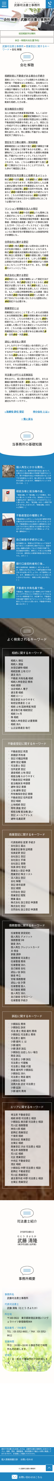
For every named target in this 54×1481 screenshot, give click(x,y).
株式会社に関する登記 (16, 275)
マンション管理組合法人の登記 (21, 208)
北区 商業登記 (18, 1157)
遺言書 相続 (17, 692)
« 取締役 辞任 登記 (14, 411)
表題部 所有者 (18, 755)
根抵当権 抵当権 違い (22, 811)
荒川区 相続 (17, 1153)
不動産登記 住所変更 (22, 797)
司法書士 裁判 (18, 1038)
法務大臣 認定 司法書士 (23, 1084)
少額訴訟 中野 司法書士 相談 (26, 1167)
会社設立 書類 (18, 863)
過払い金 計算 (18, 982)
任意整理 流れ (18, 965)
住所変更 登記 (18, 769)
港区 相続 (16, 1164)
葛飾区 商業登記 (19, 1132)
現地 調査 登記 (18, 808)
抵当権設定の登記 (14, 109)
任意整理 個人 (18, 986)
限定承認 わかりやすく (23, 699)
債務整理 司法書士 (20, 957)
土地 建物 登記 (18, 790)
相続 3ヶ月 (16, 713)
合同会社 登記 (18, 891)
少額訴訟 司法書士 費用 (23, 1034)
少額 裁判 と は (19, 1041)
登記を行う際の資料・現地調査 (21, 142)
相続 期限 (16, 685)
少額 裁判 (16, 1045)
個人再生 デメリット (22, 936)
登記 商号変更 (18, 884)
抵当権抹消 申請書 (20, 783)
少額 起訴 (16, 1087)
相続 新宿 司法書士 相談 (23, 1118)
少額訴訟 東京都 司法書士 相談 (27, 1121)
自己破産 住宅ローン (21, 996)
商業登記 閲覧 (18, 895)
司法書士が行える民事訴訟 (19, 374)
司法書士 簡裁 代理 (21, 1066)
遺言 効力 (16, 674)
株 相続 (14, 717)
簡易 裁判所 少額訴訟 (22, 1069)
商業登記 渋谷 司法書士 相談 (26, 1146)
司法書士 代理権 (19, 1062)
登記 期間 (16, 888)
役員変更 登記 (18, 852)
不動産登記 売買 (19, 751)
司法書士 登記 (18, 765)
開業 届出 (16, 899)
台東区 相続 (17, 1143)
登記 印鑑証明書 (19, 758)
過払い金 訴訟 (18, 972)
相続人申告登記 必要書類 (24, 720)
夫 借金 (14, 950)
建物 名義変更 (18, 818)
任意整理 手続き (19, 1000)
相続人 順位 (17, 660)
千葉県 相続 (17, 1135)
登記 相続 (16, 801)
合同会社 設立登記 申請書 (24, 909)
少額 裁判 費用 (18, 1091)
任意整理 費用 (18, 961)
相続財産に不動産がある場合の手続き (25, 75)
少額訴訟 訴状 (18, 1027)
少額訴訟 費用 (18, 1024)
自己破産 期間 (18, 989)
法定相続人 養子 (19, 688)
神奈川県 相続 (18, 1128)
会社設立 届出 (18, 845)
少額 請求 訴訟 (18, 1048)
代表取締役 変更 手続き (23, 842)
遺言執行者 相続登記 (22, 710)
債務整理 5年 (17, 940)
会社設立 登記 (18, 856)
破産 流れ (16, 943)
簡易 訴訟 (16, 1055)
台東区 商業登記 (19, 1182)
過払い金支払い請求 (15, 341)
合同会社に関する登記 (16, 241)
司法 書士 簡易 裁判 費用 (24, 1031)
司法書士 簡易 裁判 (21, 1077)
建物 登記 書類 (18, 786)
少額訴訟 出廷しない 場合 (24, 1052)
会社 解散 (16, 881)
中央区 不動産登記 (20, 1160)
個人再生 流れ (18, 993)
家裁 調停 (16, 954)
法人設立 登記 (18, 877)
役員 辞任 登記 (18, 867)
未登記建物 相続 (19, 667)
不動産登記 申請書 (20, 779)
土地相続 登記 (18, 804)
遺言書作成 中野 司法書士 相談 (27, 1178)
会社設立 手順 (18, 860)
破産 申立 (16, 975)
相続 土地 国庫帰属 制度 (23, 706)
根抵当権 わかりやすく (23, 776)
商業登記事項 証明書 (22, 849)
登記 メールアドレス (22, 815)
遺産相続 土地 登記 (21, 772)
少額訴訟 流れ (18, 1073)
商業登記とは (12, 308)
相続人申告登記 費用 (22, 681)
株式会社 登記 (18, 906)
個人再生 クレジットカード (25, 947)
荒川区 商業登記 (19, 1174)
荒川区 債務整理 (19, 1125)
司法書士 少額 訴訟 (21, 1059)
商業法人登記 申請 (20, 870)
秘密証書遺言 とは (20, 703)
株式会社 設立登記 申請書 (24, 902)
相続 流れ (16, 724)
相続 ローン (17, 696)
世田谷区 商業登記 (20, 1139)
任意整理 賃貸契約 (20, 933)
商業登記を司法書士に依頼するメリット (26, 175)
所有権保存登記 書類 (22, 794)
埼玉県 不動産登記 (20, 1114)
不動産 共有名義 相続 (22, 678)
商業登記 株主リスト (22, 874)
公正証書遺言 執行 (20, 727)
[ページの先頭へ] (49, 1467)
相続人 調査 (17, 664)
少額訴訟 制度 (18, 1080)
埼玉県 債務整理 (19, 1150)
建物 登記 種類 (18, 762)
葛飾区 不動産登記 (20, 1171)
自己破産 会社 (18, 968)
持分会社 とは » (41, 411)
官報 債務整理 (18, 979)
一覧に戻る (27, 419)
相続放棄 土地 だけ (21, 671)
